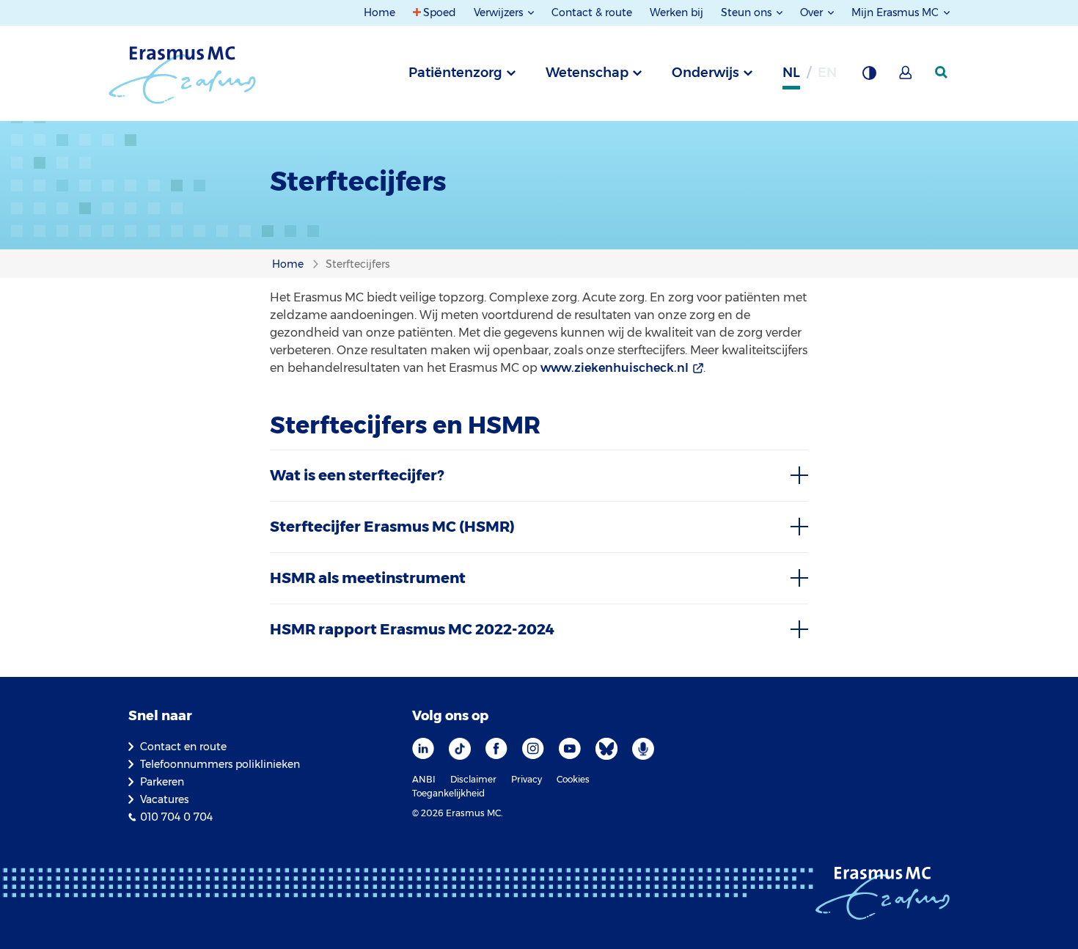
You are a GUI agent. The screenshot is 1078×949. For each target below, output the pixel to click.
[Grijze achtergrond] (869, 77)
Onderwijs (705, 73)
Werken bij (676, 12)
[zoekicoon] (942, 72)
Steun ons (747, 12)
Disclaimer (473, 779)
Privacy (526, 779)
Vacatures (164, 799)
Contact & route (591, 12)
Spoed (439, 12)
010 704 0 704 (176, 817)
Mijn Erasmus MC (896, 12)
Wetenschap (587, 73)
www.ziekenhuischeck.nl (614, 368)
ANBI (424, 779)
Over (813, 12)
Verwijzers (500, 12)
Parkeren (162, 781)
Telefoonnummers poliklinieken (220, 764)
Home (379, 12)
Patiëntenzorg (455, 73)
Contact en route (183, 746)
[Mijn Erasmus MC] (906, 77)
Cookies (573, 779)
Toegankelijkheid (448, 793)
